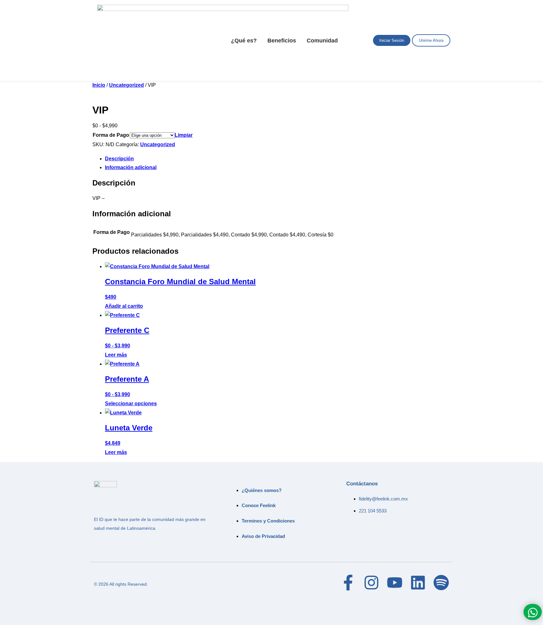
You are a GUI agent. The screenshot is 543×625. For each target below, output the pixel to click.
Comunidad (322, 40)
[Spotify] (441, 582)
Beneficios (281, 40)
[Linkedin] (418, 582)
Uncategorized (126, 85)
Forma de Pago (111, 135)
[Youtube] (395, 582)
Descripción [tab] (119, 158)
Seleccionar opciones (131, 403)
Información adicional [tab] (130, 167)
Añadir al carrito (124, 306)
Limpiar (184, 135)
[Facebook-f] (348, 582)
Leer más (116, 354)
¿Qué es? (244, 40)
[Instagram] (371, 582)
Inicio (98, 85)
